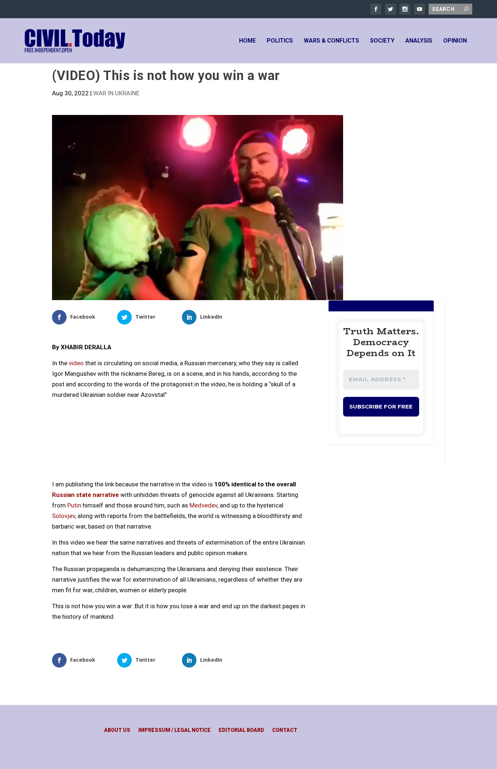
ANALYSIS (418, 41)
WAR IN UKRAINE (116, 93)
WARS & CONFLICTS (331, 41)
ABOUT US (117, 730)
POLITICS (280, 41)
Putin (74, 505)
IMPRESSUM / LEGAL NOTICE (174, 730)
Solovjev (63, 515)
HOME (247, 41)
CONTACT (284, 730)
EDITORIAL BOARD (241, 730)
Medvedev (203, 505)
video (76, 363)
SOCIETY (382, 41)
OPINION (455, 41)
